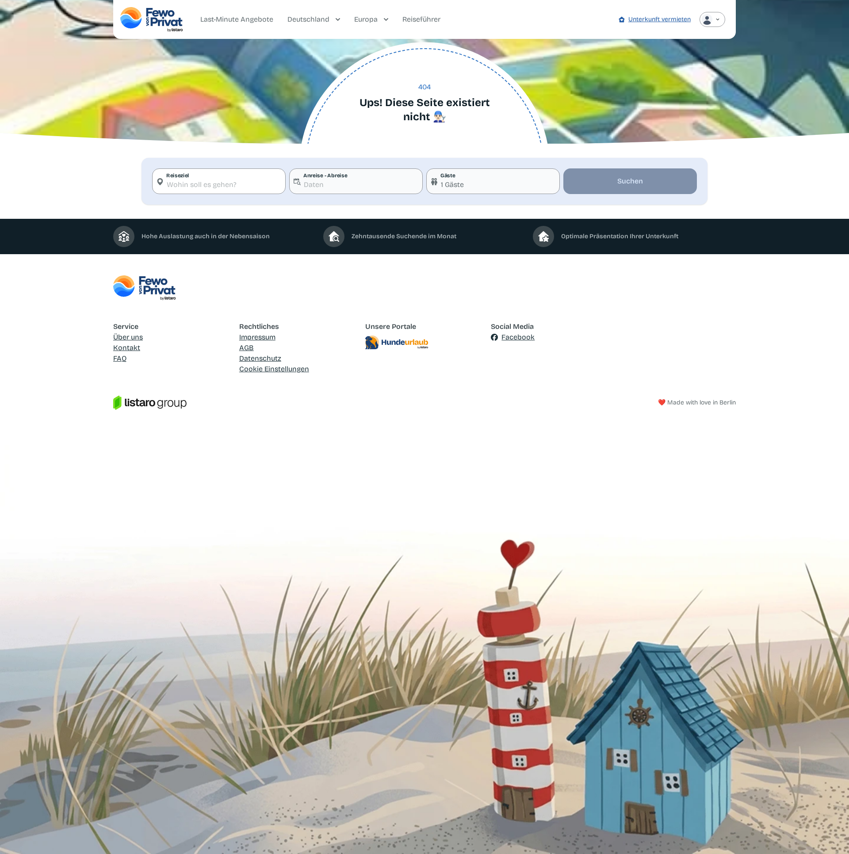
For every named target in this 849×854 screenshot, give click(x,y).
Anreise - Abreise (325, 175)
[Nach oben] (829, 834)
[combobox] (219, 181)
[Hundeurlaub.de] (424, 343)
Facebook (518, 337)
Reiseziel (177, 175)
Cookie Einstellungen (274, 369)
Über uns (128, 337)
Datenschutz (260, 358)
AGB (246, 347)
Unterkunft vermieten (659, 19)
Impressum (257, 337)
